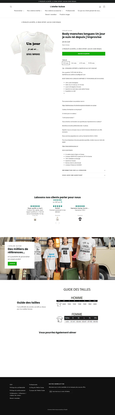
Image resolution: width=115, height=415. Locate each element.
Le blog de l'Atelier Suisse (36, 387)
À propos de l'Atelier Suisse (37, 390)
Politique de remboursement (17, 390)
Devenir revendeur (51, 14)
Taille (64, 60)
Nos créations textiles (34, 11)
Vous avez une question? (72, 175)
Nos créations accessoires (53, 11)
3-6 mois (73, 63)
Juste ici (12, 263)
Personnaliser (18, 11)
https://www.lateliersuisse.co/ (70, 146)
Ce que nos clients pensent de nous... (89, 11)
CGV (11, 384)
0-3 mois (65, 63)
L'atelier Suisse (57, 6)
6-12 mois (82, 63)
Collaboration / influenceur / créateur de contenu (18, 394)
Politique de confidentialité (17, 387)
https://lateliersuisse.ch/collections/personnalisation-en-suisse (79, 105)
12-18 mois (91, 63)
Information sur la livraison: (74, 170)
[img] (57, 200)
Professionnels (70, 11)
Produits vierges (65, 14)
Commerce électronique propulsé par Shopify (57, 409)
